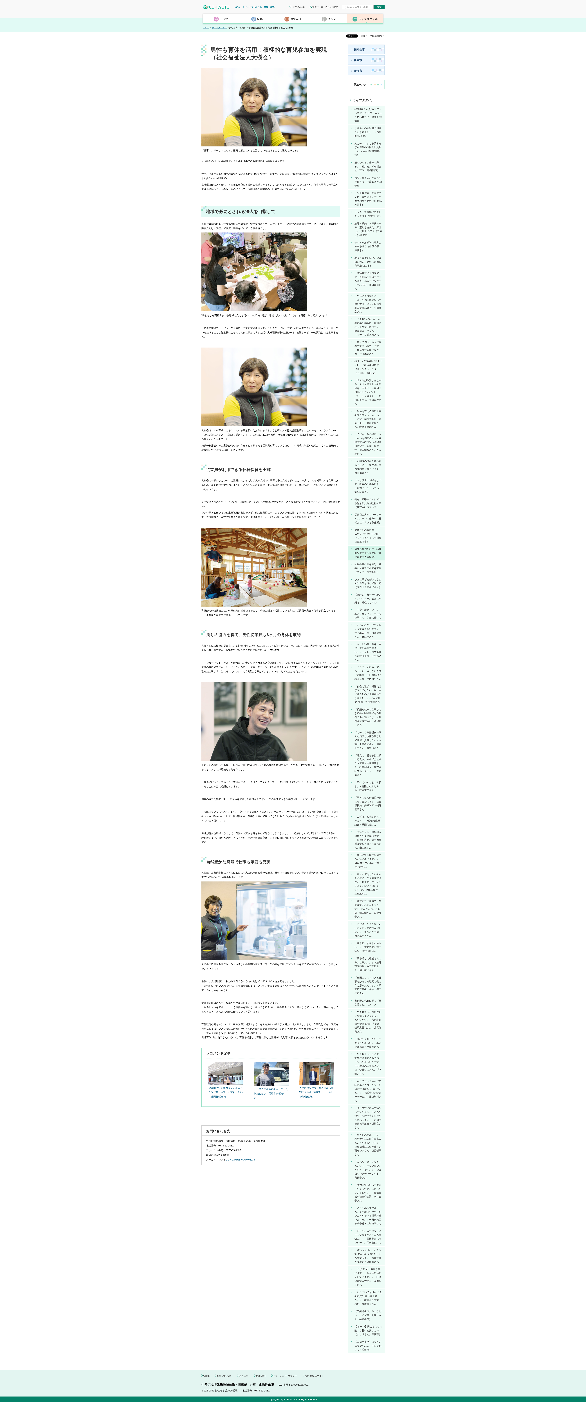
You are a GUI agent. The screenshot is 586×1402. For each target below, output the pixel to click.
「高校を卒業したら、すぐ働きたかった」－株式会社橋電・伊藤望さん (367, 1043)
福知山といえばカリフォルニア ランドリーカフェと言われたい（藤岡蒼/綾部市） (225, 1092)
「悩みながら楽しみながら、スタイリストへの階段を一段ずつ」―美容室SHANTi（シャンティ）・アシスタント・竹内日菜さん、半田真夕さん (367, 392)
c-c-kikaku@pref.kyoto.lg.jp (240, 1159)
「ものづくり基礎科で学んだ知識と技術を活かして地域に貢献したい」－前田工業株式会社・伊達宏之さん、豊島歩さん (367, 740)
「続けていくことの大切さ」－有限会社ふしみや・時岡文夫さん (367, 786)
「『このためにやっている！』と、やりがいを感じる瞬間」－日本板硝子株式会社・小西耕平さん (367, 673)
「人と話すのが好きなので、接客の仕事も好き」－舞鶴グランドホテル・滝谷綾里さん (367, 486)
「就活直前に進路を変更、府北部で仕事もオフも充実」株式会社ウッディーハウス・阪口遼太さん (367, 281)
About (206, 1376)
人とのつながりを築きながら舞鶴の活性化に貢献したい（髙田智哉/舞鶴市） (316, 1092)
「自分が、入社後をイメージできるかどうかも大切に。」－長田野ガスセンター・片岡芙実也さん (367, 1237)
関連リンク (360, 84)
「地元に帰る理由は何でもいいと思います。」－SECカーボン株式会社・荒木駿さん (368, 861)
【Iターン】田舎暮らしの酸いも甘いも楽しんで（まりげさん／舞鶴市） (368, 1330)
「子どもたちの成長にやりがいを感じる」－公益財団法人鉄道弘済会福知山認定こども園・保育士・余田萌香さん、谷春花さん (367, 444)
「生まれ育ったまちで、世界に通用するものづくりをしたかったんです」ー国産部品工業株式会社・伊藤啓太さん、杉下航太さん (367, 1064)
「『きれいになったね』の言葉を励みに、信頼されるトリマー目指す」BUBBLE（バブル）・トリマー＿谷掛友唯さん (368, 327)
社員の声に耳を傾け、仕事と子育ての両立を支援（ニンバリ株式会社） (367, 568)
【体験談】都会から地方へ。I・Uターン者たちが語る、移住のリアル (367, 598)
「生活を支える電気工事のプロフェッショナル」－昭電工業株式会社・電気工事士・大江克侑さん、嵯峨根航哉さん (367, 419)
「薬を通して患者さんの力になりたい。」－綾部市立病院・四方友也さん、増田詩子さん (367, 964)
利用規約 (261, 1376)
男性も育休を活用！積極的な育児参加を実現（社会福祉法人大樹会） (367, 553)
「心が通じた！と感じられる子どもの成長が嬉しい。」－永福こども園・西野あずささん (367, 930)
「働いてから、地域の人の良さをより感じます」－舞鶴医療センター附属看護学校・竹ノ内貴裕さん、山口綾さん (367, 840)
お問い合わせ (224, 1376)
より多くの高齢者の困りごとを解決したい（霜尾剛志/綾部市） (271, 1093)
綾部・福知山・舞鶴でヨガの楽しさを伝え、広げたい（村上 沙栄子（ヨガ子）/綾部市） (368, 229)
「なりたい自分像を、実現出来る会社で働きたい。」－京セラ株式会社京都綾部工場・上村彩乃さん (367, 652)
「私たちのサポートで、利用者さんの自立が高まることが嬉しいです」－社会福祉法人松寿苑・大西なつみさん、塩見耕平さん (367, 1145)
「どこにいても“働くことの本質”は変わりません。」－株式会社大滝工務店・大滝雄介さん (368, 1298)
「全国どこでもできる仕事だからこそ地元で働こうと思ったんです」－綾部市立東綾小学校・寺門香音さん (367, 985)
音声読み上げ (299, 7)
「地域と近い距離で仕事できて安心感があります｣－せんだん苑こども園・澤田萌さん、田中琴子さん (367, 909)
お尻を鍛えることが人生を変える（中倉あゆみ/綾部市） (368, 182)
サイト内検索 (344, 7)
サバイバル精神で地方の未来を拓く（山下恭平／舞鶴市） (367, 246)
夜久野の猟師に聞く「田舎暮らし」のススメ (367, 1002)
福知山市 (359, 49)
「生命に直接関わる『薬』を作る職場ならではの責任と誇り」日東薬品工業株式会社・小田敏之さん (367, 304)
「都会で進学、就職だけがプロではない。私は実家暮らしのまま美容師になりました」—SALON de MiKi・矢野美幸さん (367, 694)
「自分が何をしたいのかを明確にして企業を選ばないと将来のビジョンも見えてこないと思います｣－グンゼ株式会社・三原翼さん (367, 884)
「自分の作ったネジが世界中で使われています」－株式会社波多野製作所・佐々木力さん (367, 348)
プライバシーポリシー (285, 1376)
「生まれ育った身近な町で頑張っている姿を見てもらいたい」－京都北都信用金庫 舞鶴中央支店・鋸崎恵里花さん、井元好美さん (368, 1022)
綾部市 (358, 70)
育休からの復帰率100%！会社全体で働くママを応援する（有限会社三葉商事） (367, 536)
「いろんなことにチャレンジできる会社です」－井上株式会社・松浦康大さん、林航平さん (367, 631)
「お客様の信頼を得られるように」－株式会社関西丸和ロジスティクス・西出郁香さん (367, 467)
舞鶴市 (358, 60)
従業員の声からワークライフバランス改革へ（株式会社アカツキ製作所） (367, 518)
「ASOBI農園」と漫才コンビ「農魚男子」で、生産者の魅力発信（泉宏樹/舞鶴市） (368, 199)
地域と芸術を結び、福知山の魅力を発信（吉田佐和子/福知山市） (367, 261)
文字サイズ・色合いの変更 (325, 7)
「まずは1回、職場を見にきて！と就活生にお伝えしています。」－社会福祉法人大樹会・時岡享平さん (367, 1277)
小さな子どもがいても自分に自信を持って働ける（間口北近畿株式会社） (367, 583)
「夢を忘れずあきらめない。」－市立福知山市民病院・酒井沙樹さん (367, 947)
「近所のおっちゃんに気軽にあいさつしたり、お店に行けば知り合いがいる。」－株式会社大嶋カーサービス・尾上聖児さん (367, 1091)
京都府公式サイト (314, 1376)
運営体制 (243, 1376)
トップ (206, 27)
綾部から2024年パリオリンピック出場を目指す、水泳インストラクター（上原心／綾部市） (368, 367)
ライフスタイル (219, 27)
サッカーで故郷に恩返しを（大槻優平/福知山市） (368, 214)
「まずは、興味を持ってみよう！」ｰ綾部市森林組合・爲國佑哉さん (367, 820)
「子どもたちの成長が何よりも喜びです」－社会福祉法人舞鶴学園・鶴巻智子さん (367, 803)
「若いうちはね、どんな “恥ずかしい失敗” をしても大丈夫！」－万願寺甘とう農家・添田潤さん (367, 1256)
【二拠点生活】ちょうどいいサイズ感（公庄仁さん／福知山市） (367, 1315)
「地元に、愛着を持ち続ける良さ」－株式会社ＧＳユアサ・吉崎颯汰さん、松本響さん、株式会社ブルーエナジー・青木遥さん (367, 765)
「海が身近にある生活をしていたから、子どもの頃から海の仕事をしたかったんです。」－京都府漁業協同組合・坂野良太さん (367, 1118)
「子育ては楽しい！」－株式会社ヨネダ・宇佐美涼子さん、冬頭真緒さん (367, 614)
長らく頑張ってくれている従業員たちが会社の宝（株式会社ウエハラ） (367, 503)
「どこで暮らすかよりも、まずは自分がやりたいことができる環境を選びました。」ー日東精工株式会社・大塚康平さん (367, 1216)
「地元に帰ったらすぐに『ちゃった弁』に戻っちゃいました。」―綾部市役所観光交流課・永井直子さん (367, 1193)
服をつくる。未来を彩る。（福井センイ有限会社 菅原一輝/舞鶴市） (367, 166)
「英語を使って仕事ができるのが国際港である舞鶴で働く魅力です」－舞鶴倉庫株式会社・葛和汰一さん (367, 717)
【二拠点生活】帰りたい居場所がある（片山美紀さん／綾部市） (367, 1346)
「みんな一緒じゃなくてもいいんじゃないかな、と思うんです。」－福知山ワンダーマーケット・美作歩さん (367, 1170)
